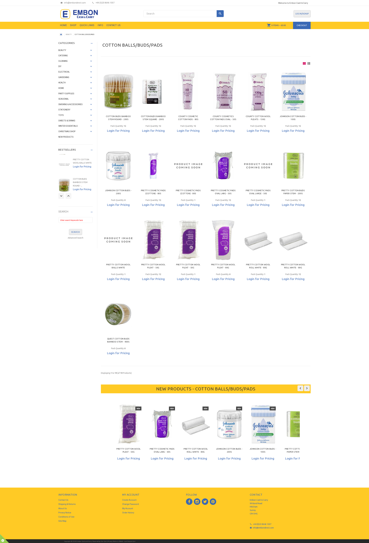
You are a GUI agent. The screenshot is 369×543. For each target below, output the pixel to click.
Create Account (129, 500)
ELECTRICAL (64, 72)
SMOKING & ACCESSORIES (70, 104)
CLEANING (63, 61)
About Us (62, 508)
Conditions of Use (66, 517)
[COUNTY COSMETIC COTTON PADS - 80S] (188, 92)
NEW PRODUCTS (66, 137)
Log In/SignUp (302, 14)
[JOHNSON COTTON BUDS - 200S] (118, 166)
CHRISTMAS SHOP (67, 131)
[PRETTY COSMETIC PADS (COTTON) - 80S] (153, 166)
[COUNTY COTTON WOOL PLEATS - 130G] (258, 92)
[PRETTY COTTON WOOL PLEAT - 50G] (153, 240)
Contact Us (63, 500)
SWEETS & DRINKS (66, 120)
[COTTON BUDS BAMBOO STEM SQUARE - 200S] (153, 91)
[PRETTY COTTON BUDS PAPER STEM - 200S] (293, 166)
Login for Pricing (118, 130)
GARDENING (63, 77)
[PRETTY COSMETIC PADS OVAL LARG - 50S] (223, 166)
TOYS (61, 115)
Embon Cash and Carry (84, 541)
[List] (308, 63)
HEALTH (62, 82)
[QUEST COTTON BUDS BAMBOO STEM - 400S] (118, 314)
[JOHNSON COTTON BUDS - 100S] (293, 92)
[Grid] (304, 63)
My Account (127, 508)
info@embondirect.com (263, 528)
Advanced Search (75, 238)
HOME (61, 88)
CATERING (63, 55)
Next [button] (68, 196)
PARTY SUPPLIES (66, 93)
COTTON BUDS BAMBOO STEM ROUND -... (80, 182)
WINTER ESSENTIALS (68, 126)
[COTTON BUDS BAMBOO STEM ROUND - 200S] (118, 91)
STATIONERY (64, 110)
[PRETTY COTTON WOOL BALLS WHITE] (118, 240)
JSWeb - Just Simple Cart (126, 541)
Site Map (62, 521)
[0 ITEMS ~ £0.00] (269, 25)
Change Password (130, 504)
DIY (59, 66)
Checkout (302, 25)
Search (63, 211)
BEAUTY (69, 34)
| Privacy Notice (112, 541)
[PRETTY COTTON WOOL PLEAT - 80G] (223, 240)
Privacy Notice (64, 512)
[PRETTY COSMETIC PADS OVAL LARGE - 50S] (258, 166)
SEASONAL (63, 99)
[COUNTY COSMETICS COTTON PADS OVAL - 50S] (223, 92)
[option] (128, 439)
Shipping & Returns (67, 504)
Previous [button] (61, 196)
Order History (128, 512)
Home (61, 34)
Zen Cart (104, 541)
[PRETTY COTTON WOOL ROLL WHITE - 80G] (258, 240)
